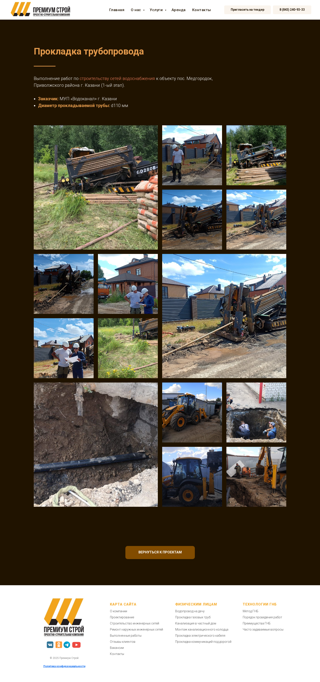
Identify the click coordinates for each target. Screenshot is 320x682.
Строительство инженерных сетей (134, 623)
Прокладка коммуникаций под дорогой (203, 641)
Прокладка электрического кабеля (200, 635)
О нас (136, 10)
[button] (247, 9)
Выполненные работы (125, 635)
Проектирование (122, 617)
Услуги (157, 10)
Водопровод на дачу (190, 611)
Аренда (179, 10)
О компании (118, 611)
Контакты (201, 10)
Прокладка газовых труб (193, 617)
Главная (117, 10)
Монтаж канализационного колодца (201, 629)
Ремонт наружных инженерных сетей (136, 629)
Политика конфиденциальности (64, 666)
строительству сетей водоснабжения (117, 78)
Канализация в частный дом (195, 623)
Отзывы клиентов (122, 641)
